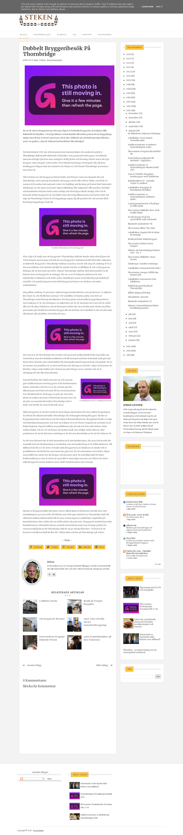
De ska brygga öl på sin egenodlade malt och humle (142, 218)
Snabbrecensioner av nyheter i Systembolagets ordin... (142, 145)
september (134, 126)
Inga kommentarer (54, 60)
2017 (128, 93)
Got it (159, 7)
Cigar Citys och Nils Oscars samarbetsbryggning (95, 622)
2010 (128, 355)
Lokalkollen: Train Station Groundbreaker (140, 139)
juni (130, 318)
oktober (132, 122)
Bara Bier (131, 538)
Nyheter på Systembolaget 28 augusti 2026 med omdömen (139, 529)
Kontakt (87, 34)
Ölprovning (105, 34)
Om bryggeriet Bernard (52, 619)
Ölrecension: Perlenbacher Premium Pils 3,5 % (149, 606)
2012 (128, 346)
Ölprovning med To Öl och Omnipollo (150, 588)
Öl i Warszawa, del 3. (135, 517)
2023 (128, 67)
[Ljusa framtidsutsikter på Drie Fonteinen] (74, 642)
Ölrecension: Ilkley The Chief (141, 228)
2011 (128, 351)
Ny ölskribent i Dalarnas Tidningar (144, 133)
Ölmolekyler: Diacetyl (138, 297)
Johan (36, 60)
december (133, 113)
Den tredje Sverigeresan (137, 556)
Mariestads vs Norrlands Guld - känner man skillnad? (150, 637)
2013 (128, 110)
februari (132, 336)
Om (74, 34)
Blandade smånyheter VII (140, 224)
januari (132, 340)
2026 (128, 54)
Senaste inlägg (34, 665)
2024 (128, 63)
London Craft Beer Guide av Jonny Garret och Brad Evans (141, 505)
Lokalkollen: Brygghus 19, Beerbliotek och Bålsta (140, 188)
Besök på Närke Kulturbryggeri (142, 239)
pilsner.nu (131, 525)
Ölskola (62, 34)
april (131, 327)
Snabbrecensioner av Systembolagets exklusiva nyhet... (141, 196)
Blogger (44, 772)
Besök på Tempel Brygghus (93, 602)
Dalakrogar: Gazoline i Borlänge (143, 264)
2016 (128, 97)
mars (131, 331)
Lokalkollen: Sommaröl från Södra (144, 268)
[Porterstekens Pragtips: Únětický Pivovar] (30, 642)
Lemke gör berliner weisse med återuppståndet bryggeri (140, 541)
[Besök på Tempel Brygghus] (74, 606)
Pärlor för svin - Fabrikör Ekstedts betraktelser (138, 552)
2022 (128, 71)
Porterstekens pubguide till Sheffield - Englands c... (141, 159)
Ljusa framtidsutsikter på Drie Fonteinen (97, 638)
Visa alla (158, 564)
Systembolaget (42, 34)
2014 (128, 106)
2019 (128, 84)
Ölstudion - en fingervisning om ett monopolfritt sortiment (140, 651)
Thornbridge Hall (31, 155)
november (133, 117)
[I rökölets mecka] (30, 606)
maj (130, 323)
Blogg (23, 34)
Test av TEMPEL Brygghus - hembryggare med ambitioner (143, 175)
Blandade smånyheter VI (140, 301)
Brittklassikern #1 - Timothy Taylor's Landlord (141, 182)
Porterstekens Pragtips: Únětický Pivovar (52, 638)
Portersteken (38, 830)
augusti (132, 130)
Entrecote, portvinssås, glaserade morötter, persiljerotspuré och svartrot (145, 623)
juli (130, 314)
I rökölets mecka (48, 601)
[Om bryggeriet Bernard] (30, 624)
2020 (128, 80)
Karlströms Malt (134, 502)
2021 (128, 76)
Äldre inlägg (102, 665)
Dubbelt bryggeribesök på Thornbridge (140, 287)
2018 (128, 89)
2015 (128, 102)
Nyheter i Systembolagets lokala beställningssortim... (143, 306)
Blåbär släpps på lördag (139, 293)
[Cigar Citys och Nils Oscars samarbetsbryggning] (74, 624)
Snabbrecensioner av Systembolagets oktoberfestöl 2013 (143, 167)
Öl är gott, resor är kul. (137, 515)
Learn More (147, 7)
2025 (128, 58)
